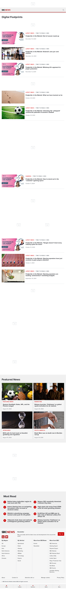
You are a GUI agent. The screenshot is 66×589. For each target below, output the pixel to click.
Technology (21, 556)
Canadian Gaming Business (54, 571)
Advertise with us (29, 577)
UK (2, 543)
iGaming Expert (54, 546)
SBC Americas (53, 543)
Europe (4, 546)
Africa (3, 556)
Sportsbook (21, 543)
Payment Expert (54, 548)
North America (5, 551)
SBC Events (53, 568)
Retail (19, 546)
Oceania (4, 558)
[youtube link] (6, 536)
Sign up (61, 534)
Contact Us (15, 577)
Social (19, 561)
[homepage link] (6, 10)
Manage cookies (45, 577)
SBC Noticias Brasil (55, 553)
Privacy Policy (60, 577)
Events (35, 543)
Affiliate (20, 553)
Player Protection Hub (55, 561)
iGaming (20, 548)
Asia (3, 548)
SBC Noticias (53, 551)
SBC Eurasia (53, 563)
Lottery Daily (53, 556)
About (3, 577)
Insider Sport (53, 558)
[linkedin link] (3, 536)
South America (5, 553)
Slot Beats (52, 566)
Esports (20, 558)
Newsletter (36, 546)
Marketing (20, 551)
